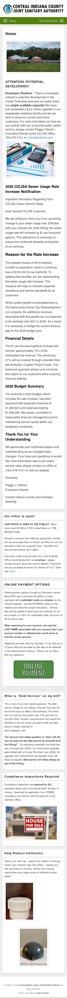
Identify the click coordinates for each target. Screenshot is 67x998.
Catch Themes (42, 993)
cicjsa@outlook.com (40, 137)
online (12, 571)
